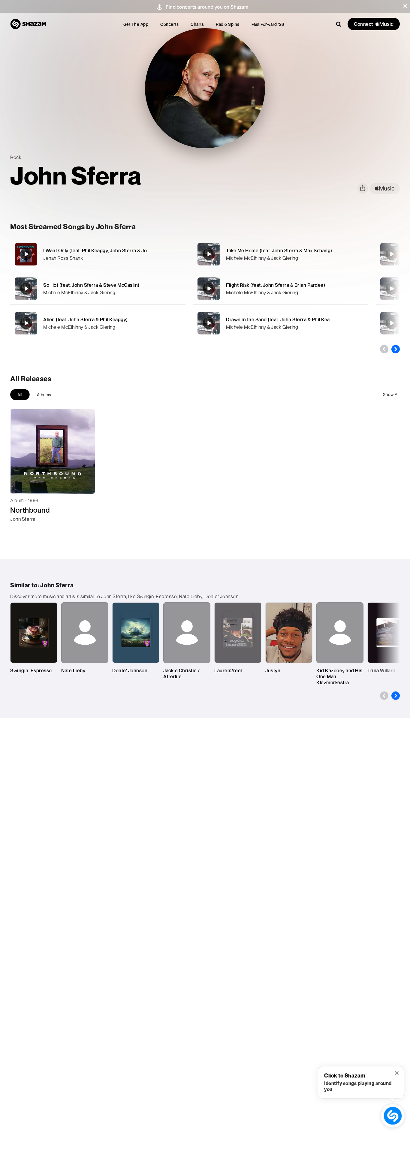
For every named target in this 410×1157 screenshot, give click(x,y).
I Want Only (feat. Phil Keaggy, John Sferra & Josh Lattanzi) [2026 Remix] (123, 250)
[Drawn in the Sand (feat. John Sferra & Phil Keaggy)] (280, 323)
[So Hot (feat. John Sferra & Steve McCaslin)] (97, 288)
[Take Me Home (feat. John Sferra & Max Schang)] (280, 254)
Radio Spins (228, 24)
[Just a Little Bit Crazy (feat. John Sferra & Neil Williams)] (392, 254)
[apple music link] (384, 188)
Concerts (169, 24)
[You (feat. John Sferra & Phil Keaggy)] (392, 323)
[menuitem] (136, 24)
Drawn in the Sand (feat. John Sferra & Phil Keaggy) (283, 319)
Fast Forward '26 (268, 24)
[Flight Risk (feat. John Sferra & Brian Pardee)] (280, 288)
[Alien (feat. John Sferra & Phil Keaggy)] (97, 323)
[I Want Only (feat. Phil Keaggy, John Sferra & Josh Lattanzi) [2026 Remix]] (97, 254)
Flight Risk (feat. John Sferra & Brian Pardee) (275, 285)
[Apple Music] (21, 529)
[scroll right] (395, 349)
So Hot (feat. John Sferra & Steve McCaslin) (91, 285)
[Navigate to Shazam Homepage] (28, 24)
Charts (197, 24)
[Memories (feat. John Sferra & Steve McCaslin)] (392, 289)
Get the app (136, 24)
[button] (405, 6)
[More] (177, 254)
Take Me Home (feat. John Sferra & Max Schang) (279, 250)
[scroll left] (384, 349)
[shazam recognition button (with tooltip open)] (393, 1116)
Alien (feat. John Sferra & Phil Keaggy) (85, 319)
